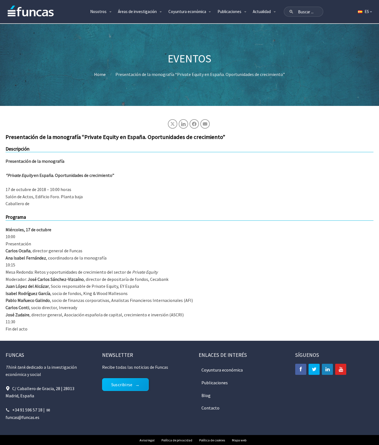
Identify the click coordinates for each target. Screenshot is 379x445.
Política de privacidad (176, 440)
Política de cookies (212, 440)
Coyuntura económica (187, 11)
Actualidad (262, 11)
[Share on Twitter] (172, 124)
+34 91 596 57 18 (27, 410)
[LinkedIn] (327, 369)
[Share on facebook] (194, 124)
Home (100, 74)
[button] (291, 11)
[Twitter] (314, 369)
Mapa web (239, 440)
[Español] (364, 11)
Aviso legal (147, 440)
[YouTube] (340, 369)
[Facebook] (300, 369)
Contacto (210, 408)
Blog (206, 395)
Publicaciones (229, 11)
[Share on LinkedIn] (183, 124)
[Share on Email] (205, 124)
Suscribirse (121, 384)
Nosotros (98, 11)
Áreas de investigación (137, 11)
